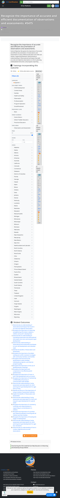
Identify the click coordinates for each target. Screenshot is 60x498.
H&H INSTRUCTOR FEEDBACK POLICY (41, 474)
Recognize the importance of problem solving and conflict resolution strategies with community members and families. (24, 355)
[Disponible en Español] (39, 112)
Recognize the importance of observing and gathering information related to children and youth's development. (24, 332)
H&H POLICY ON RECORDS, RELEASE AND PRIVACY (44, 475)
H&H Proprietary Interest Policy (11, 486)
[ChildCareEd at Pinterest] (56, 492)
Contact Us (35, 486)
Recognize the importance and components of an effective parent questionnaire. (22, 371)
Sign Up (57, 6)
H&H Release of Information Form (41, 472)
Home (4, 27)
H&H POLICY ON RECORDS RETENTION (41, 477)
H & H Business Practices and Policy (12, 477)
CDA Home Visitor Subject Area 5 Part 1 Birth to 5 (39, 199)
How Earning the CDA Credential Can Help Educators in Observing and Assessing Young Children (29, 446)
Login (49, 6)
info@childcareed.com (40, 484)
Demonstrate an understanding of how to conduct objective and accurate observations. (24, 429)
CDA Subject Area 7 (39, 150)
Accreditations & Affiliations (10, 472)
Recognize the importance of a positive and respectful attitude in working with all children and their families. (24, 413)
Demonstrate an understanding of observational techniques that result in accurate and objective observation (23, 326)
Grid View (39, 71)
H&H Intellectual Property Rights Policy (13, 484)
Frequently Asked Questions (10, 475)
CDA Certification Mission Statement (12, 479)
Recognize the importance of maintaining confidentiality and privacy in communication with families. (24, 379)
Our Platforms (26, 6)
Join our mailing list (30, 436)
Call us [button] (4, 495)
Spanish (17, 82)
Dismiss (30, 492)
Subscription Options (8, 474)
